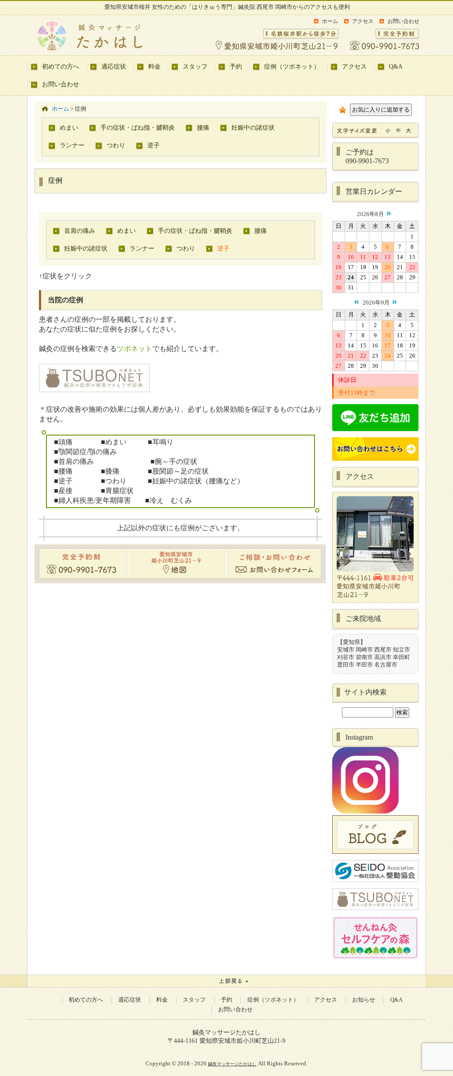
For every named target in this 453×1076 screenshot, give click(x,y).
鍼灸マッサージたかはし (232, 1063)
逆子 (153, 145)
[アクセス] (375, 601)
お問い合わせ (403, 21)
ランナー (72, 145)
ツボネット (134, 348)
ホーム (330, 21)
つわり (116, 145)
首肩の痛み (79, 230)
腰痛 (203, 127)
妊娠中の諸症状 (253, 127)
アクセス (362, 21)
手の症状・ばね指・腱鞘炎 (137, 127)
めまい (69, 127)
